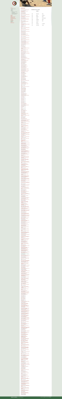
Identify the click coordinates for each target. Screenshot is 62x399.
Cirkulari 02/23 (22, 106)
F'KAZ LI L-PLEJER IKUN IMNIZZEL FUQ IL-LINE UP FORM (25, 282)
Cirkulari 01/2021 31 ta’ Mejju (24, 118)
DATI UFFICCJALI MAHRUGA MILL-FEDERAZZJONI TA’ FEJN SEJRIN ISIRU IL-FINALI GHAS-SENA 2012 (25, 347)
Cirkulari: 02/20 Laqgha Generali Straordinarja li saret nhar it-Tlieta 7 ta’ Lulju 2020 (25, 126)
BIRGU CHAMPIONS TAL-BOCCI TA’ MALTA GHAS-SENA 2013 (25, 323)
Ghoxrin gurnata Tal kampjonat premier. (25, 9)
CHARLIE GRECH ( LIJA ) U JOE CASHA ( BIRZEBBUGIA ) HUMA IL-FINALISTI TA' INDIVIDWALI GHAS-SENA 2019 (25, 169)
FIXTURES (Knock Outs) (13, 18)
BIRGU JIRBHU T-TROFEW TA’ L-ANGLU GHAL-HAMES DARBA (24, 340)
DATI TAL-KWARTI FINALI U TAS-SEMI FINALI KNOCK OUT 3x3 (25, 245)
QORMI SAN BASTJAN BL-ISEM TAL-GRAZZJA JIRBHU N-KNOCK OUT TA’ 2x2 (25, 345)
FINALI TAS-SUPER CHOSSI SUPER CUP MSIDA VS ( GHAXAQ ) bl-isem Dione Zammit (25, 157)
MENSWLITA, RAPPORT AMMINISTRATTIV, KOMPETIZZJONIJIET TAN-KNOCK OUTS (25, 141)
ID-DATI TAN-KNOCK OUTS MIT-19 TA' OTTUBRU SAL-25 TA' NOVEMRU (25, 197)
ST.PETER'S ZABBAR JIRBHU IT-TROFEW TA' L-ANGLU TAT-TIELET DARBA (25, 243)
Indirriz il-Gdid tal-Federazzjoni (24, 82)
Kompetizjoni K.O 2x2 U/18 (24, 67)
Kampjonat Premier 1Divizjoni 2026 (24, 60)
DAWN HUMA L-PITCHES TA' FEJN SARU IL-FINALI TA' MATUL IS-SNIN (25, 206)
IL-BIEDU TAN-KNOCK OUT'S (24, 294)
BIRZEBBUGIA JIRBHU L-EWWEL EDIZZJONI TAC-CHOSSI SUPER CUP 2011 (25, 378)
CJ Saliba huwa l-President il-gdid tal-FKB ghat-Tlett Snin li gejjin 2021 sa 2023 (25, 120)
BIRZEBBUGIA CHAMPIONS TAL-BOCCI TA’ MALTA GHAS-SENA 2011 (25, 392)
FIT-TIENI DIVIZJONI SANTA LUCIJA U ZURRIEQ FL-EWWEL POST (25, 272)
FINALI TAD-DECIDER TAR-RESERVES (25, 184)
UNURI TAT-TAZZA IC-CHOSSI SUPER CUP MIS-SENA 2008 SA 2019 (25, 153)
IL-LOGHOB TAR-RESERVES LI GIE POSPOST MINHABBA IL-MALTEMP (25, 213)
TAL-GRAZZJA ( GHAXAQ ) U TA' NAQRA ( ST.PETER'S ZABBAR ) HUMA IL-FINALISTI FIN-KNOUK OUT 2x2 (25, 151)
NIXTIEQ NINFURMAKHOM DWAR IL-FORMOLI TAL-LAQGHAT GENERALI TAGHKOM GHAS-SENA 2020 (25, 176)
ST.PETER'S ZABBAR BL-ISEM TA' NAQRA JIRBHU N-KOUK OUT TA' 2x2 (25, 147)
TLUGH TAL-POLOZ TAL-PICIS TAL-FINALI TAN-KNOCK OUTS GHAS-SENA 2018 (25, 263)
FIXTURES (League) (13, 17)
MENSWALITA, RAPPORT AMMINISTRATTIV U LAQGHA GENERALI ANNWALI (24, 336)
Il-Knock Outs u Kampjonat (24, 103)
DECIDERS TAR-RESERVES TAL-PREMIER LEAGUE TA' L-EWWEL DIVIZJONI (24, 202)
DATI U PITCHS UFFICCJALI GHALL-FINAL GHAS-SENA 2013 (25, 319)
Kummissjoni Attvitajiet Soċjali (14, 13)
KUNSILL (12, 9)
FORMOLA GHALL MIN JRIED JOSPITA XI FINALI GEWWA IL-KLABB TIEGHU (25, 210)
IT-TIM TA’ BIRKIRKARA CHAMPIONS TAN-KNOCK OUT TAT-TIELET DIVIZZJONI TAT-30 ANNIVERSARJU (25, 313)
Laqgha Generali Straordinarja (24, 129)
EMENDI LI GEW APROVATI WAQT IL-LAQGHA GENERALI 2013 (25, 332)
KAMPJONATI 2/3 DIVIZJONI (24, 57)
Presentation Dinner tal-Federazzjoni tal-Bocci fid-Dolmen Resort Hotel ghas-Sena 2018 (25, 237)
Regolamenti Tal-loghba (23, 88)
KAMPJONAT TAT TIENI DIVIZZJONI (25, 95)
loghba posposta (22, 77)
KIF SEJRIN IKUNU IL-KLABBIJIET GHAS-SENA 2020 (24, 195)
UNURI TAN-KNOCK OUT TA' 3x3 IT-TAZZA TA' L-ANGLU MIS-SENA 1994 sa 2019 (25, 162)
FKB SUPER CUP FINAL (23, 73)
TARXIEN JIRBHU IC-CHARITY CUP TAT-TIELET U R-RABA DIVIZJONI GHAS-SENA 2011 (25, 390)
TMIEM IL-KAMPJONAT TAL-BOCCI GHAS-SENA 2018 (25, 266)
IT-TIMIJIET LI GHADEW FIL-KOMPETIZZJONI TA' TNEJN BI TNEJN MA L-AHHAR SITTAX (25, 271)
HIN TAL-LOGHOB (23, 368)
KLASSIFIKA (12, 20)
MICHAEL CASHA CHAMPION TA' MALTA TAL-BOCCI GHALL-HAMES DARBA (24, 342)
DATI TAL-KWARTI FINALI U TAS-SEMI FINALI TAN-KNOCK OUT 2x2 (25, 252)
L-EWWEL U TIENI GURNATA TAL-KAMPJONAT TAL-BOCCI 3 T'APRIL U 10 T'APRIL (25, 287)
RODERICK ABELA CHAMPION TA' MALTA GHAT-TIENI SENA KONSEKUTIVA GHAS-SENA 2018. (24, 250)
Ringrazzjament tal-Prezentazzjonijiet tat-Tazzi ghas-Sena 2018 (25, 234)
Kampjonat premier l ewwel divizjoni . (25, 21)
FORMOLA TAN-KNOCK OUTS (24, 223)
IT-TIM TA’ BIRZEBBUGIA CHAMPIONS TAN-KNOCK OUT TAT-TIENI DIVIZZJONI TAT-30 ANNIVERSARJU (25, 311)
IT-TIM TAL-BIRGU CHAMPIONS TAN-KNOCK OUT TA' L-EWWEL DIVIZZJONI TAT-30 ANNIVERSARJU (25, 308)
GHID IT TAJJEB (23, 63)
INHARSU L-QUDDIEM (23, 394)
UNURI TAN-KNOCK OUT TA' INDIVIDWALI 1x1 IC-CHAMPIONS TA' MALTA (25, 167)
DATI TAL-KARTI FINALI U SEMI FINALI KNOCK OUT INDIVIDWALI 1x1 (25, 255)
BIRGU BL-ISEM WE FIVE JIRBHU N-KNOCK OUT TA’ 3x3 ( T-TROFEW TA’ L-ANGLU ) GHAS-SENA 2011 (25, 381)
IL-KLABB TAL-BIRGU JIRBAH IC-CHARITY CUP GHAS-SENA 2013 (24, 303)
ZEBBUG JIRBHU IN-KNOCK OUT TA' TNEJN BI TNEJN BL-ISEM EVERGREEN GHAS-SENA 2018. (25, 247)
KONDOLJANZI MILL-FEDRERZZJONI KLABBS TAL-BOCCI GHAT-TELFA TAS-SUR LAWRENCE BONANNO (25, 327)
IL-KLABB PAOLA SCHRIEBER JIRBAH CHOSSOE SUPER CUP (25, 301)
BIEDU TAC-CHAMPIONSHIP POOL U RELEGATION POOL (25, 199)
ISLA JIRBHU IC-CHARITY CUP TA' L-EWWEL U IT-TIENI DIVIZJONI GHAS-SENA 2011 (25, 388)
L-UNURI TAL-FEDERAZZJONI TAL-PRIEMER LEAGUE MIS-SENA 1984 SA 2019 (25, 188)
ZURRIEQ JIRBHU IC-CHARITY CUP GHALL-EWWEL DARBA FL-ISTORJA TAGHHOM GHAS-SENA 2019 (25, 172)
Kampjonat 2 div (22, 54)
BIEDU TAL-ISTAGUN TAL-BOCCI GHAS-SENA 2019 (24, 218)
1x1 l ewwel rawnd (23, 46)
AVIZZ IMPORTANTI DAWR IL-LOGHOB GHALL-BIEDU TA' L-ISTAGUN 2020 (25, 132)
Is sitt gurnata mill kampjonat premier (25, 42)
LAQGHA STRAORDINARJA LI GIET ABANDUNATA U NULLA (25, 225)
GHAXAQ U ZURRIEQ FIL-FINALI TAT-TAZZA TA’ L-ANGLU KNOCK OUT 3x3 (25, 178)
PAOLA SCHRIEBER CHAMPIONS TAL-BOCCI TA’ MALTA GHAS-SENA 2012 (25, 355)
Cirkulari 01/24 (22, 96)
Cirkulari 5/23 (22, 99)
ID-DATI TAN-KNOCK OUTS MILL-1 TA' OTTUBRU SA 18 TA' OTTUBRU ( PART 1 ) (25, 182)
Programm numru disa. (23, 32)
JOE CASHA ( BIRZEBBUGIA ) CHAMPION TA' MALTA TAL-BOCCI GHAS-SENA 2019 (24, 164)
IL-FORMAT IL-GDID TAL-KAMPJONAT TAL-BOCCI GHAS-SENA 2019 (25, 208)
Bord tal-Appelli (13, 12)
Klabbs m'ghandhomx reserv (24, 110)
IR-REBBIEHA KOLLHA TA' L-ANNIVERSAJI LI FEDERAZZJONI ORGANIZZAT (24, 204)
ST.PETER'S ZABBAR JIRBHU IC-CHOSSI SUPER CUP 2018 (24, 241)
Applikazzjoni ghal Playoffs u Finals (24, 83)
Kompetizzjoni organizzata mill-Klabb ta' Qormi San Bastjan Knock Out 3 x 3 (25, 292)
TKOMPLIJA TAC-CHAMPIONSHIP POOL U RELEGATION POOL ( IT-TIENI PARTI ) (25, 194)
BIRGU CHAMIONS (23, 298)
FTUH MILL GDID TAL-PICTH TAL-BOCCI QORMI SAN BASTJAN (24, 334)
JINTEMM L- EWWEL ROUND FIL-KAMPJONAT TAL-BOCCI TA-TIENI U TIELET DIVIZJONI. (25, 279)
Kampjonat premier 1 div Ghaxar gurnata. (25, 31)
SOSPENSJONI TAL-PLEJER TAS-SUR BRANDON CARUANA (25, 143)
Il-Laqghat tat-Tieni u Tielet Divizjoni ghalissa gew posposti (24, 113)
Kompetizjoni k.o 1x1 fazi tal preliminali (25, 70)
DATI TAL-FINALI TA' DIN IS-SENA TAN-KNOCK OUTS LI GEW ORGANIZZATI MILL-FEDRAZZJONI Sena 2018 (25, 261)
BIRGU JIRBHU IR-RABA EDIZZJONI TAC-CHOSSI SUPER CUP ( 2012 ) (25, 338)
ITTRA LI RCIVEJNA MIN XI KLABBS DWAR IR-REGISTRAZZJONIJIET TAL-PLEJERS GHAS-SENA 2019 (25, 232)
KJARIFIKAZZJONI (23, 329)
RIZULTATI (12, 19)
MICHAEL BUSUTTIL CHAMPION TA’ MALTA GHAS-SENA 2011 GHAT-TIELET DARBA (25, 385)
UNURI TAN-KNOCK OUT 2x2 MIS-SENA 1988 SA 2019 (25, 148)
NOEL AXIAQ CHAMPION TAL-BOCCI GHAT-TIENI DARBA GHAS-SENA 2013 (25, 317)
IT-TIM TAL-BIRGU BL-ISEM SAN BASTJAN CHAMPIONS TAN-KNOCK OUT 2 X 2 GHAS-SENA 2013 (25, 316)
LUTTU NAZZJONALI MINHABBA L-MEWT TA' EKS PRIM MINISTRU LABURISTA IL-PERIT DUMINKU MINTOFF (25, 359)
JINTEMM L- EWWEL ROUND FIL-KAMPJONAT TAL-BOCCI (24, 281)
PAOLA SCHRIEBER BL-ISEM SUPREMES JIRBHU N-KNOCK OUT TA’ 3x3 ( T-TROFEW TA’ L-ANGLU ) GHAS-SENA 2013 (25, 306)
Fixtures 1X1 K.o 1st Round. (24, 64)
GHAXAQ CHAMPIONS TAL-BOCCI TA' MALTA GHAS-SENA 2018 (25, 268)
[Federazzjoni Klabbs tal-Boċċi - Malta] (14, 5)
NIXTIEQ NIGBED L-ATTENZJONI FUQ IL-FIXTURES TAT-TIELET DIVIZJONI (25, 215)
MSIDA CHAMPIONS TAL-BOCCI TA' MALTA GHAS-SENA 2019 (25, 191)
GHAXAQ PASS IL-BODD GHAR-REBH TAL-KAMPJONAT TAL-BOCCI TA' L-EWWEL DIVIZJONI (25, 275)
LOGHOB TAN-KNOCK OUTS (24, 371)
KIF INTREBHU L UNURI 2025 (24, 76)
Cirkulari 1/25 (22, 92)
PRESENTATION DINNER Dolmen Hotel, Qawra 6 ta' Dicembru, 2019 (25, 145)
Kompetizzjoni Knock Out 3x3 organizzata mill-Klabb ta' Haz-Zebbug (25, 290)
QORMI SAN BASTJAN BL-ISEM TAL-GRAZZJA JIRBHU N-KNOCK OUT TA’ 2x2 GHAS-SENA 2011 (25, 383)
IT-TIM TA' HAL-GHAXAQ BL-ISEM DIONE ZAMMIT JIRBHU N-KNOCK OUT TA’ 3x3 (25, 159)
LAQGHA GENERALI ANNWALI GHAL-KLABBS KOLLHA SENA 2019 (25, 220)
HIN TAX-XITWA (22, 297)
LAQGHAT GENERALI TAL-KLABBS (25, 228)
